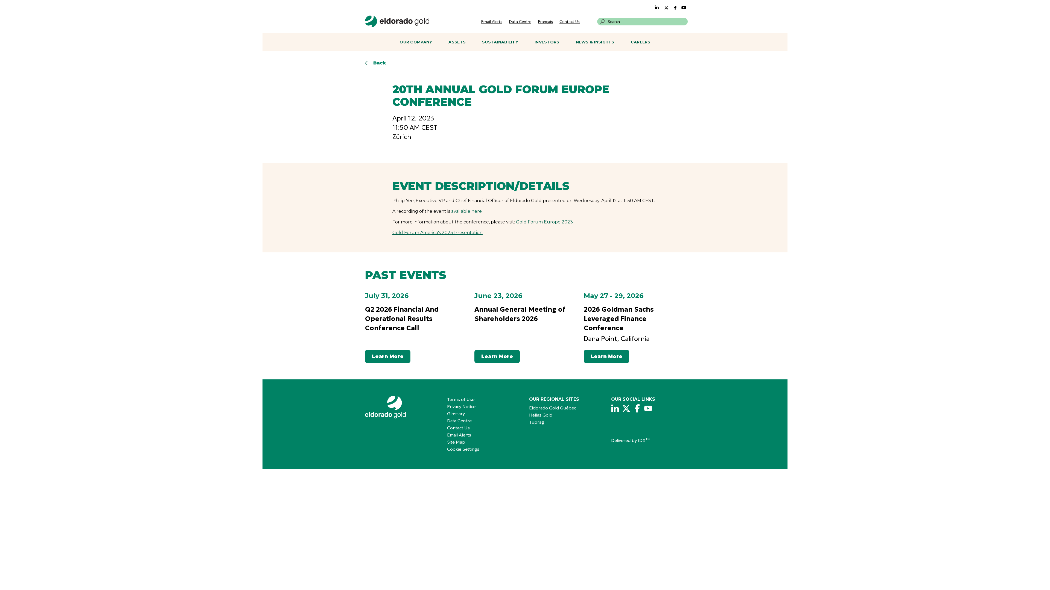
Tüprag (536, 422)
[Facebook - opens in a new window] (676, 8)
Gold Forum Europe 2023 (544, 222)
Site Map (456, 442)
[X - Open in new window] (626, 408)
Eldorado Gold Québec (552, 408)
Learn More (388, 356)
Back (379, 63)
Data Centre (520, 21)
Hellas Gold (540, 415)
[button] (602, 21)
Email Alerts (491, 21)
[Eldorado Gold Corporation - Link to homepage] (402, 407)
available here (466, 211)
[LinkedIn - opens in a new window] (657, 7)
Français (545, 21)
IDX (644, 440)
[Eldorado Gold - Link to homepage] (397, 21)
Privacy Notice (461, 406)
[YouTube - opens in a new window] (683, 7)
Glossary (456, 413)
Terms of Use (460, 399)
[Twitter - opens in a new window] (666, 7)
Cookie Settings (463, 449)
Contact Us (569, 21)
